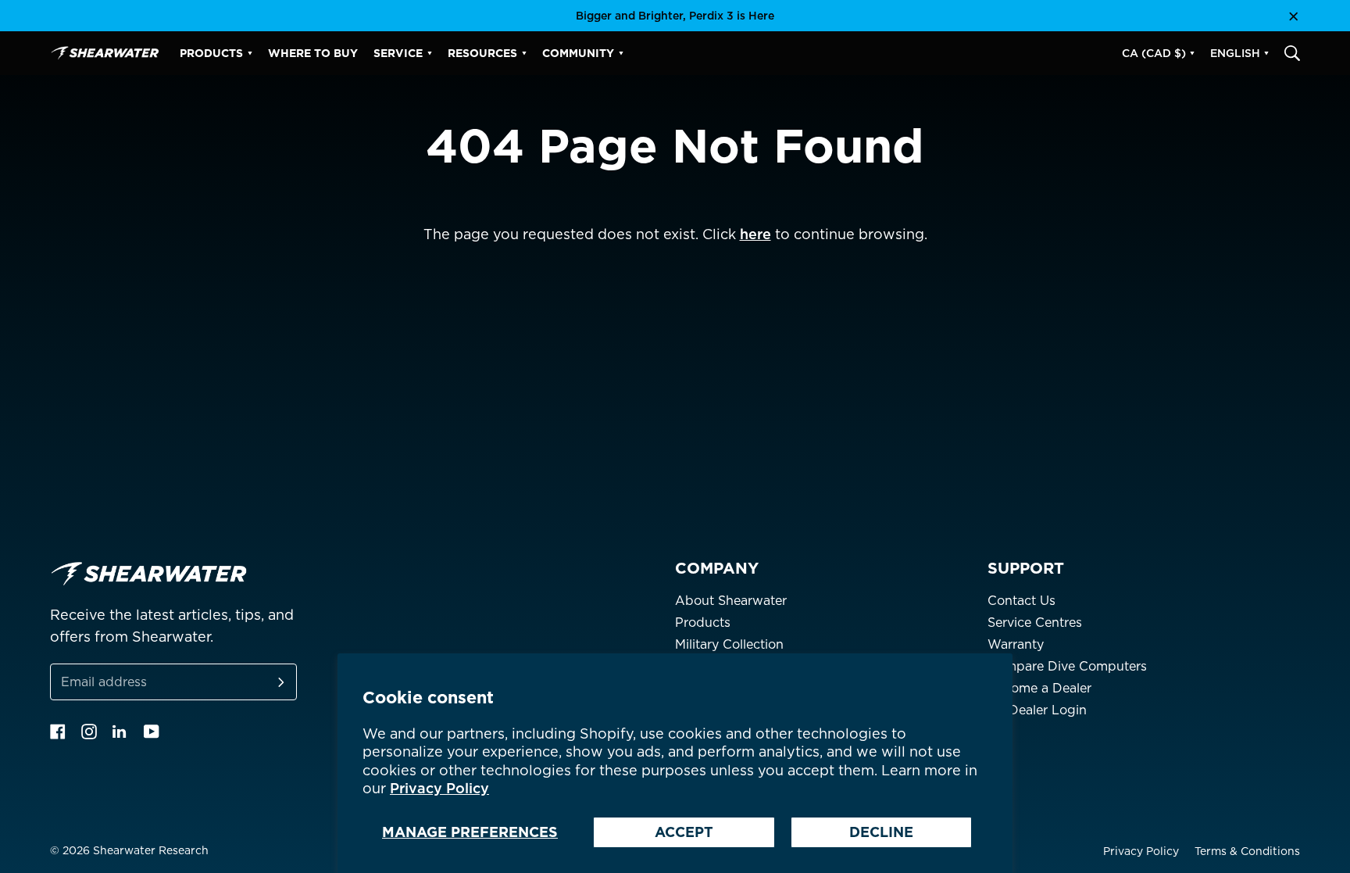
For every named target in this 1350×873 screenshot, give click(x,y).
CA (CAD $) (1154, 53)
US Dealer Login (1037, 710)
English (1235, 53)
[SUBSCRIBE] (262, 681)
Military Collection (729, 644)
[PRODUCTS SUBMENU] (250, 53)
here (755, 234)
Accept (684, 832)
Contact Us (1021, 600)
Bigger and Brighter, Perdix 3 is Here (675, 15)
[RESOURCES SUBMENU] (524, 53)
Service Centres (1035, 622)
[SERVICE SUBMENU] (429, 53)
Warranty (1016, 644)
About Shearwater (731, 600)
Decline (881, 832)
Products (702, 622)
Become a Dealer (1039, 688)
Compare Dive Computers (1067, 666)
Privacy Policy (439, 788)
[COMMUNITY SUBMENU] (621, 53)
